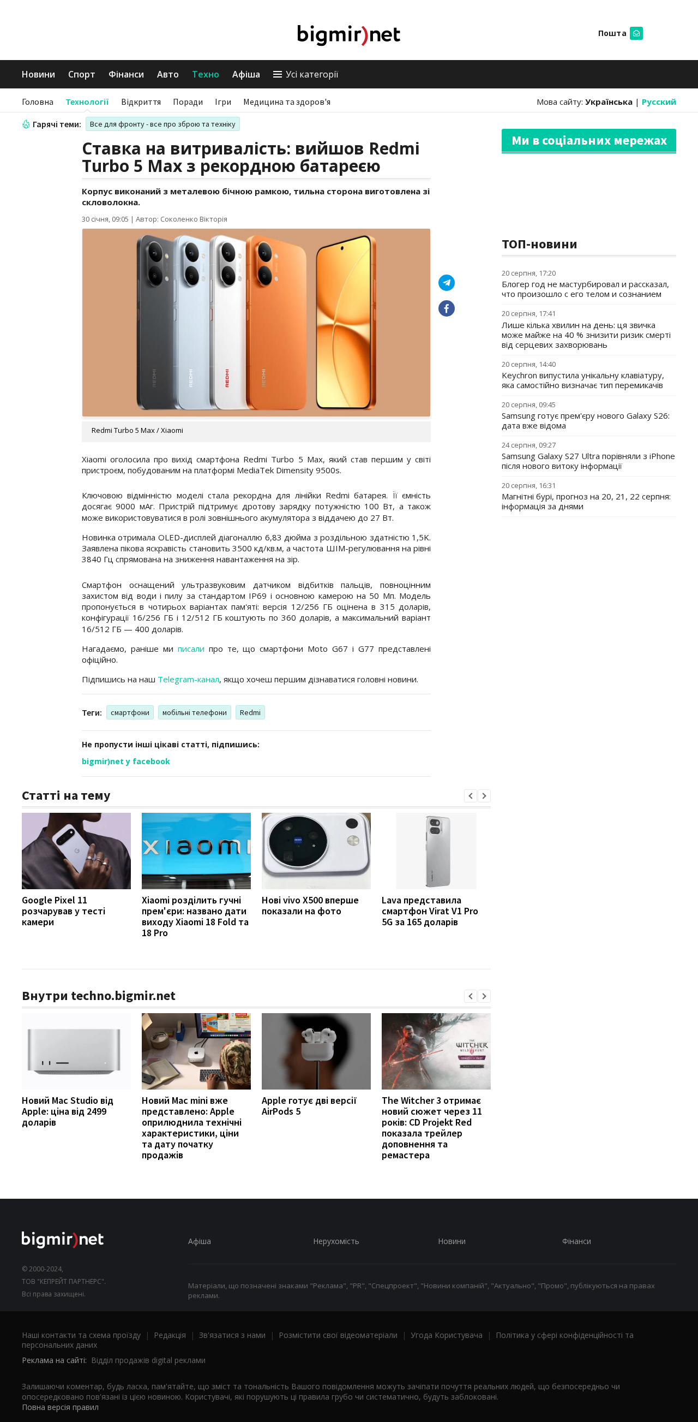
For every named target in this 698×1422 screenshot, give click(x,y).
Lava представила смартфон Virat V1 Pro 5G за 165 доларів (430, 911)
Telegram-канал (188, 679)
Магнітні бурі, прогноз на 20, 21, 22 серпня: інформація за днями (586, 501)
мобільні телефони (195, 712)
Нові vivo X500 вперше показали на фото (310, 905)
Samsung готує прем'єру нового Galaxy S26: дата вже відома (586, 420)
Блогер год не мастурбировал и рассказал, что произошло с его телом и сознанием (585, 288)
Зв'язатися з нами (232, 1335)
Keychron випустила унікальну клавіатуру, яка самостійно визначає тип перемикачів (583, 380)
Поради (188, 101)
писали (191, 648)
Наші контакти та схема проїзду (81, 1335)
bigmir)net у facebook (126, 761)
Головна (37, 101)
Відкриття (141, 101)
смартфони (130, 712)
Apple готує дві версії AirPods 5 (309, 1105)
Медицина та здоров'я (286, 101)
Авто (168, 74)
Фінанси (126, 74)
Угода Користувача (447, 1335)
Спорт (81, 74)
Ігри (223, 101)
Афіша (246, 74)
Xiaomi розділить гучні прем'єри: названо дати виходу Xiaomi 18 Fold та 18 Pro (195, 916)
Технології (87, 101)
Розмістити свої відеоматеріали (338, 1335)
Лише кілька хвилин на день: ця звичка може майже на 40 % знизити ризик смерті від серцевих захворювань (586, 334)
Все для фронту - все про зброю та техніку (163, 124)
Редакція (170, 1335)
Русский (659, 101)
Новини (38, 74)
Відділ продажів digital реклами (148, 1360)
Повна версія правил (60, 1407)
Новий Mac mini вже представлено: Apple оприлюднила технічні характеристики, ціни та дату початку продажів (192, 1127)
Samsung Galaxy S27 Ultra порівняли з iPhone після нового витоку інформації (588, 460)
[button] (470, 795)
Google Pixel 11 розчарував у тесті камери (63, 911)
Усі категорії (312, 74)
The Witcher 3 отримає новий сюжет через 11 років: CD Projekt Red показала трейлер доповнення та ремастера (432, 1127)
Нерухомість (336, 1241)
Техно (205, 74)
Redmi (250, 712)
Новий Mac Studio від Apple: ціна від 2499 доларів (67, 1111)
